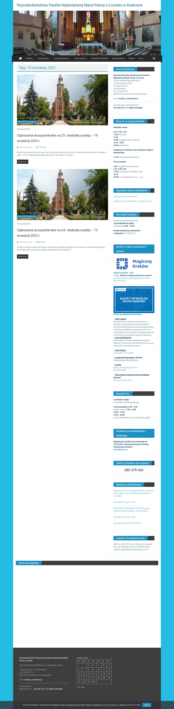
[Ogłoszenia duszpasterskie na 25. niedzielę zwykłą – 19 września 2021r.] (62, 100)
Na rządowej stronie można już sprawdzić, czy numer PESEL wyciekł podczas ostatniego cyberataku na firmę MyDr (133, 493)
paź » (83, 687)
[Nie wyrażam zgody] (171, 705)
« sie (78, 687)
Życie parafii (79, 58)
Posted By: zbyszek (25, 147)
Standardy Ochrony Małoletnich (125, 197)
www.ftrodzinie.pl (120, 450)
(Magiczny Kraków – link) (123, 273)
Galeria (132, 58)
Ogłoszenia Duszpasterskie (27, 122)
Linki (140, 58)
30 (94, 682)
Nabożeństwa (118, 58)
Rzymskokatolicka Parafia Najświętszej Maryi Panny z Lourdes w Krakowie (80, 5)
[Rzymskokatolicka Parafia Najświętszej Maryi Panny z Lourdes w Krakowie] (87, 33)
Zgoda (146, 705)
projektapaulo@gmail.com (127, 367)
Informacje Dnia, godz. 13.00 (124, 502)
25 (104, 678)
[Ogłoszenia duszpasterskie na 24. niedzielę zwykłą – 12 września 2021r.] (62, 194)
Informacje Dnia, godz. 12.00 (124, 517)
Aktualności (43, 58)
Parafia (29, 58)
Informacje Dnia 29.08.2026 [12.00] (126, 523)
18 (104, 674)
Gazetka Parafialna (99, 58)
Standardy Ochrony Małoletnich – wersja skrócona (132, 201)
